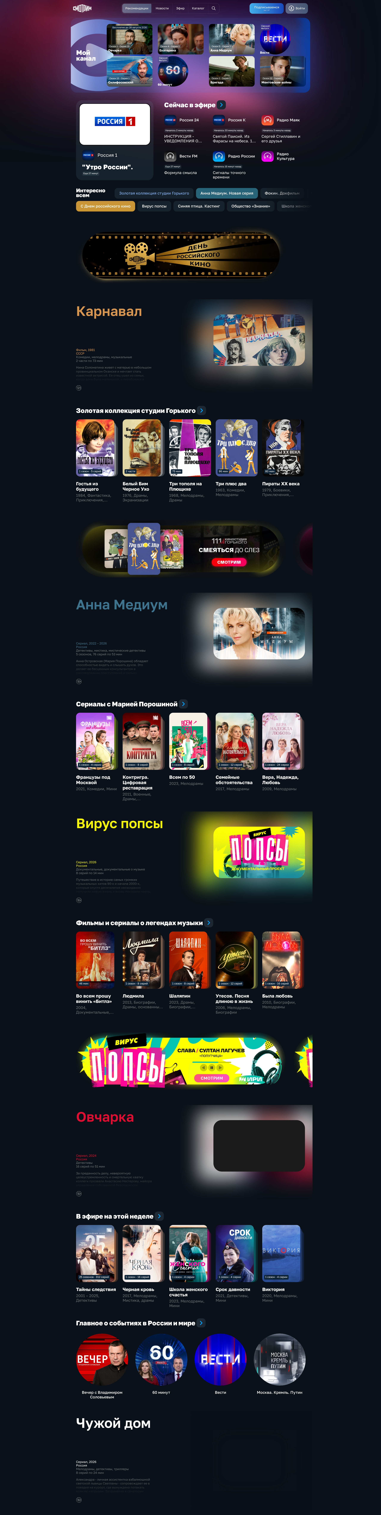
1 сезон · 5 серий (90, 471)
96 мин (223, 471)
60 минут (161, 1392)
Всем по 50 (182, 777)
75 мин (176, 471)
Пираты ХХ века (281, 483)
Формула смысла (180, 172)
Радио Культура (286, 156)
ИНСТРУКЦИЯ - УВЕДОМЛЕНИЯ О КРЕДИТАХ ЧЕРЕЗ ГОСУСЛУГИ (181, 143)
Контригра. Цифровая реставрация (137, 782)
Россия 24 (189, 120)
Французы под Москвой (93, 779)
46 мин (83, 983)
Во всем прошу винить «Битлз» (94, 998)
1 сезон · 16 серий (277, 983)
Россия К (237, 120)
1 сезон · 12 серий (230, 764)
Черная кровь (138, 1289)
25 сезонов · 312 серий (94, 1277)
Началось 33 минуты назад (228, 130)
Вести (220, 1392)
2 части (130, 471)
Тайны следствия (96, 1289)
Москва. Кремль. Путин (279, 1392)
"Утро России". (107, 167)
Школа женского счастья (188, 1292)
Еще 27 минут (90, 173)
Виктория (273, 1289)
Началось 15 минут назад (227, 166)
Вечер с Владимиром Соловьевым (102, 1394)
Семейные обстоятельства (234, 779)
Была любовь (277, 996)
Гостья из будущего (87, 486)
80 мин (269, 471)
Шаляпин (179, 996)
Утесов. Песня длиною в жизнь (234, 998)
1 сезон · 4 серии (90, 764)
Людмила (133, 996)
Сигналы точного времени (229, 175)
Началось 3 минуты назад (277, 130)
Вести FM (188, 156)
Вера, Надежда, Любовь (280, 779)
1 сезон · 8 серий (137, 764)
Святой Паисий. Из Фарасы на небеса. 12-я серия (234, 141)
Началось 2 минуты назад (179, 130)
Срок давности (233, 1289)
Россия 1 (107, 155)
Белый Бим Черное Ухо (136, 486)
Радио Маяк (288, 120)
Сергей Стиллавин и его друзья (280, 138)
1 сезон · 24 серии (277, 764)
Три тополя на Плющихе (185, 486)
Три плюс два (231, 483)
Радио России (241, 156)
